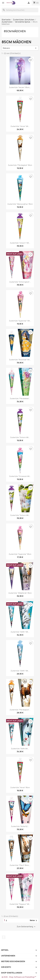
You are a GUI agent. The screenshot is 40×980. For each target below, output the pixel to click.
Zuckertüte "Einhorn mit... (20, 437)
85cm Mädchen (15, 31)
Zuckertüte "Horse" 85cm (20, 787)
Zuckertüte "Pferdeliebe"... (20, 398)
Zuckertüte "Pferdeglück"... (20, 710)
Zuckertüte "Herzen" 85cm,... (20, 87)
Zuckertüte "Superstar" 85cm (20, 554)
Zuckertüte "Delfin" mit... (20, 632)
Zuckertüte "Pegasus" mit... (20, 904)
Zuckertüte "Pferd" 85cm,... (20, 865)
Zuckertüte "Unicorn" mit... (20, 243)
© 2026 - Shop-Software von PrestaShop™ (19, 977)
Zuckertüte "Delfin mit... (20, 749)
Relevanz (20, 48)
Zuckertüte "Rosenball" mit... (20, 360)
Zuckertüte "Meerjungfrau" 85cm (20, 204)
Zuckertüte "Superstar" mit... (20, 321)
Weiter (34, 920)
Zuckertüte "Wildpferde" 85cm (20, 593)
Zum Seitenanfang (26, 926)
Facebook (3, 937)
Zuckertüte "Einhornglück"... (20, 282)
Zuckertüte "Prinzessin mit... (20, 476)
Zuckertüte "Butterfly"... (20, 826)
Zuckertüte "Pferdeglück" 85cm (20, 165)
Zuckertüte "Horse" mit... (20, 126)
